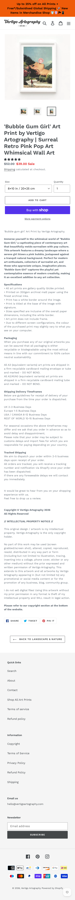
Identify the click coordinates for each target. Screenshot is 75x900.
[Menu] (69, 23)
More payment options (37, 218)
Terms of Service (18, 753)
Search (11, 671)
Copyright (13, 743)
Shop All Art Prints (19, 699)
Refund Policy (16, 772)
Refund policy (16, 719)
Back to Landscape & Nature (40, 639)
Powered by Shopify (52, 888)
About (11, 680)
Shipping (9, 169)
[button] (12, 159)
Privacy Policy (16, 763)
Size (7, 181)
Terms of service (18, 709)
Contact (12, 690)
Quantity (58, 181)
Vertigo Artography (31, 888)
